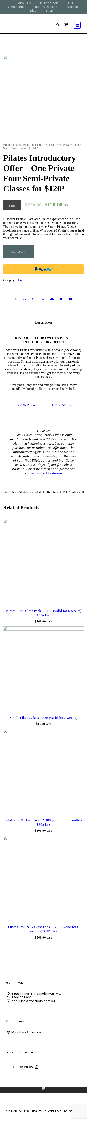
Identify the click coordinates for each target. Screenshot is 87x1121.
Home (6, 144)
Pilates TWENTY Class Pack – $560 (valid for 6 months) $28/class (43, 929)
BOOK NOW (25, 405)
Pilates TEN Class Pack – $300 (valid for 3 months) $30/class (43, 822)
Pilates (17, 144)
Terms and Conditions (46, 473)
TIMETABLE (61, 405)
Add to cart (19, 251)
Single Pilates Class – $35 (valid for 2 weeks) (43, 718)
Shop (49, 10)
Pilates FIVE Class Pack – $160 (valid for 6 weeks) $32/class (44, 613)
